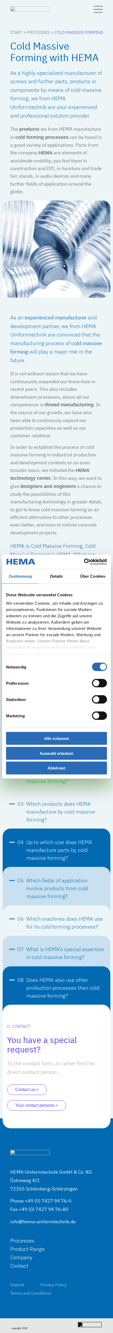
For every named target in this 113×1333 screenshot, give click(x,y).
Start (16, 32)
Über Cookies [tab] (92, 576)
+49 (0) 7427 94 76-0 (48, 1201)
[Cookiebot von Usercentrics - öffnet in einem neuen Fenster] (84, 561)
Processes (38, 32)
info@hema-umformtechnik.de (43, 1222)
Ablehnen (56, 768)
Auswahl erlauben (56, 753)
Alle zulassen (56, 738)
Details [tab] (56, 576)
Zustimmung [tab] (20, 576)
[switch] (99, 683)
